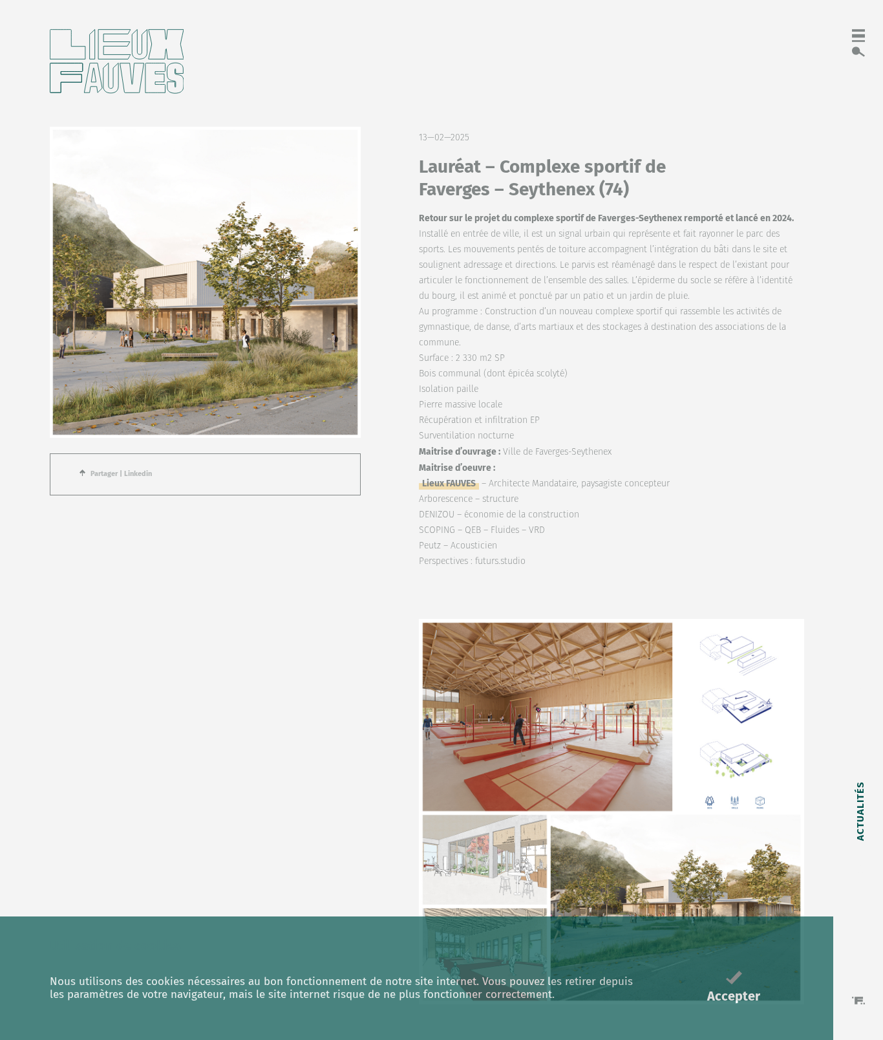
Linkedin (138, 474)
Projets (860, 736)
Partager (104, 474)
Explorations (860, 655)
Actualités (860, 810)
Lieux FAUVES (449, 483)
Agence (860, 882)
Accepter (733, 996)
